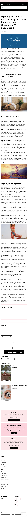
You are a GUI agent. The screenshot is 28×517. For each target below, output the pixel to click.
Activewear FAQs (4, 484)
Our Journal (3, 462)
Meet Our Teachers (5, 475)
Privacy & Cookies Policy (17, 514)
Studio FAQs (3, 477)
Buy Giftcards (14, 447)
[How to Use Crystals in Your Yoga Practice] (6, 392)
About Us (3, 460)
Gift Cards (3, 464)
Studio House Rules (5, 479)
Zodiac (3, 12)
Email (2, 318)
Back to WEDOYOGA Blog (15, 352)
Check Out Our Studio (14, 419)
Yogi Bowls (3, 466)
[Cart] (23, 4)
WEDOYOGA (6, 4)
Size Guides (3, 486)
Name (2, 311)
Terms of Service (8, 342)
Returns (2, 490)
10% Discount (4, 492)
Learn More (14, 433)
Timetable (3, 471)
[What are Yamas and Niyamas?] (6, 373)
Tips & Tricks (6, 380)
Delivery (3, 488)
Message (3, 325)
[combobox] (14, 7)
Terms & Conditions (5, 514)
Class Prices (3, 473)
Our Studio (3, 459)
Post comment (6, 337)
